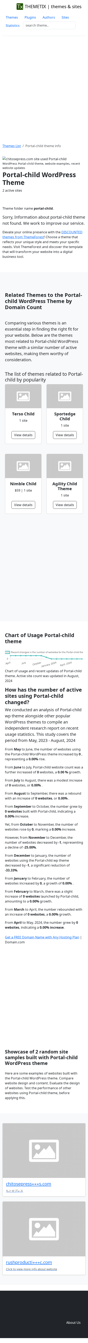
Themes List (11, 146)
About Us (73, 1322)
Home (12, 1314)
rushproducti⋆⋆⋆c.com (29, 1262)
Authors (49, 17)
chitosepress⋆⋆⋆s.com (28, 1184)
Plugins (30, 17)
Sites (65, 17)
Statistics (13, 25)
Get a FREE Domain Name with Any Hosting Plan (42, 937)
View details (23, 435)
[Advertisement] (44, 85)
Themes (12, 17)
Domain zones (73, 1314)
